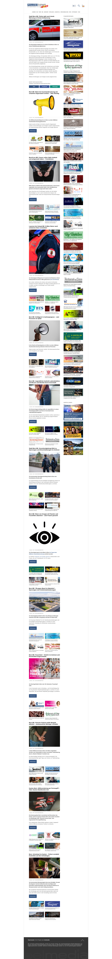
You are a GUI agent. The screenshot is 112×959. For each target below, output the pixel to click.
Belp (37, 11)
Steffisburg (74, 11)
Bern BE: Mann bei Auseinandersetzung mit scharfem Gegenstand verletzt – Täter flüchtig (44, 92)
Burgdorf (46, 11)
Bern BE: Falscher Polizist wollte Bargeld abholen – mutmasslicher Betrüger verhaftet (43, 723)
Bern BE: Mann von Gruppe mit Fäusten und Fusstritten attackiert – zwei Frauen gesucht (43, 514)
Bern (40, 11)
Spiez (70, 11)
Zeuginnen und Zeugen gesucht (42, 556)
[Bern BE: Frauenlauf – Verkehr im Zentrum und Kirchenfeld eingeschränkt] (44, 668)
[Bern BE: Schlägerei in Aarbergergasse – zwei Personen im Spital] (44, 330)
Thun (79, 11)
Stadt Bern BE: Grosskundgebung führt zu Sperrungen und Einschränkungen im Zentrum (44, 449)
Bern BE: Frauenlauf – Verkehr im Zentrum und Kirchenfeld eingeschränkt (44, 655)
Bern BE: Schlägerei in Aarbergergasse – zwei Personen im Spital (44, 317)
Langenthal (57, 11)
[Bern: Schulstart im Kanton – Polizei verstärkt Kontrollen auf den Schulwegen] (44, 868)
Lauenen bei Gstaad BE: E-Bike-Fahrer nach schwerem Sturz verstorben (43, 227)
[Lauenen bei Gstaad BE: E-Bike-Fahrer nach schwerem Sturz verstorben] (44, 252)
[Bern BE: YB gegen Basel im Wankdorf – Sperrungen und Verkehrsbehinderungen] (44, 602)
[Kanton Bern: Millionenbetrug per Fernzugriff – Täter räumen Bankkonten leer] (44, 801)
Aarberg (34, 11)
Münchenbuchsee (64, 11)
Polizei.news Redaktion (39, 117)
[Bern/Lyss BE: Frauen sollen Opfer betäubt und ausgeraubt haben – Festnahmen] (44, 171)
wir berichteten (54, 279)
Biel (42, 11)
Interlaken (51, 11)
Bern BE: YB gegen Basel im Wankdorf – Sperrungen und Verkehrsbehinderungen (42, 589)
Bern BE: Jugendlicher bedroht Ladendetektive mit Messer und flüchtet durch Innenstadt (44, 381)
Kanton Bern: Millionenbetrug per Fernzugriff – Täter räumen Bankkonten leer (44, 789)
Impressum (31, 940)
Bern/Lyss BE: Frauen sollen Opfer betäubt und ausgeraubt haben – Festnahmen (43, 158)
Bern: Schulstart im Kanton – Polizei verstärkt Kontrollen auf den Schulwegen (44, 854)
